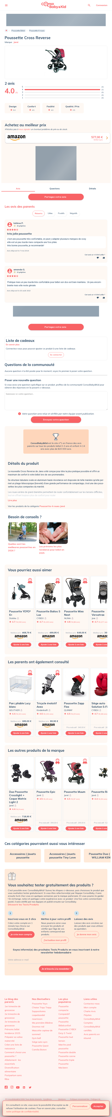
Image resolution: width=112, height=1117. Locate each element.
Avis (18, 188)
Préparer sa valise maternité (14, 1039)
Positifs (61, 213)
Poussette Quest (40, 1045)
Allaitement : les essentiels (13, 1062)
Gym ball (36, 1038)
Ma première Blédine (42, 1022)
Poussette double (67, 1052)
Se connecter (56, 355)
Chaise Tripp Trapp (41, 1007)
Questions (55, 188)
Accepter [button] (98, 1106)
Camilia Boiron (39, 1049)
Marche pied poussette (64, 1046)
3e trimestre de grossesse (12, 1023)
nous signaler (24, 129)
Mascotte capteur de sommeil (42, 1032)
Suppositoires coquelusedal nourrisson (39, 1015)
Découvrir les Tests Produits (23, 904)
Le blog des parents (11, 1000)
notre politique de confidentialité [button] (22, 1111)
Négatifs (73, 213)
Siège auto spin (39, 1042)
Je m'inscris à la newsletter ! (56, 969)
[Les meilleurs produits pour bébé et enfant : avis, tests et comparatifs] (50, 5)
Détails (92, 188)
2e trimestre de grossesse (12, 1016)
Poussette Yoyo (39, 1003)
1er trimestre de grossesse (12, 1008)
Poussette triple (66, 1060)
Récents (38, 213)
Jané (16, 42)
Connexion (101, 5)
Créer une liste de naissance (13, 1046)
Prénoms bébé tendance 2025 (12, 1031)
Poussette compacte (63, 1008)
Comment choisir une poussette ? (15, 1054)
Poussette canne (66, 1056)
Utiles (50, 213)
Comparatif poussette (64, 1016)
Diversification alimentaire (12, 1069)
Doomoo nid (38, 1026)
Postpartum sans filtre (13, 1077)
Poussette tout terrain (65, 1039)
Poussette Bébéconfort (64, 1023)
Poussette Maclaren (63, 1065)
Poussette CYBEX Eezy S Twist (67, 1031)
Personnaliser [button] (80, 1106)
